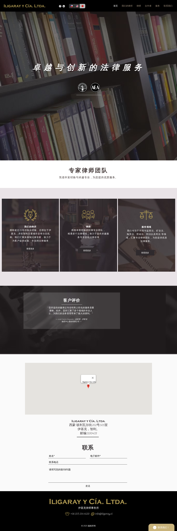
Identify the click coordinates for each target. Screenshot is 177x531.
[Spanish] (71, 6)
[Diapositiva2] (87, 349)
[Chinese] (82, 6)
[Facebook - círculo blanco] (60, 6)
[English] (77, 6)
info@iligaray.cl (103, 513)
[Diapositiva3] (93, 349)
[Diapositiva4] (90, 349)
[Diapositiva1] (84, 349)
